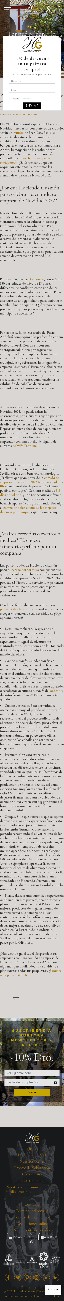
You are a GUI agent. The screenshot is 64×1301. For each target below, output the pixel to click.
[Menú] (7, 9)
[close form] (60, 36)
